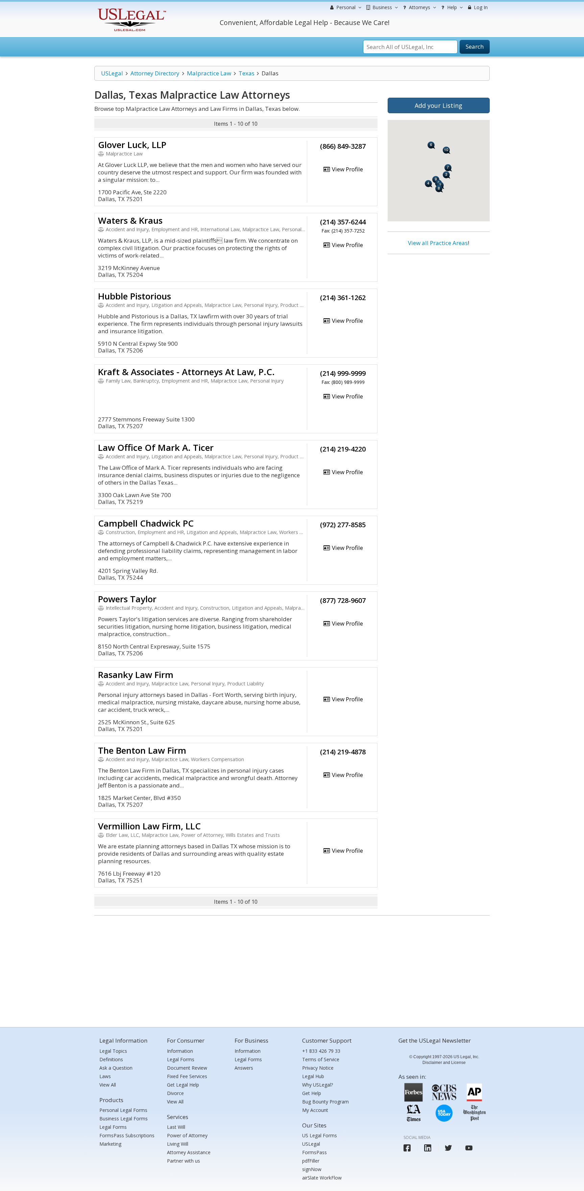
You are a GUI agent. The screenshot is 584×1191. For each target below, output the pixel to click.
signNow (311, 1169)
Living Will (177, 1144)
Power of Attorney (187, 1135)
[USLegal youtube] (468, 1147)
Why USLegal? (317, 1084)
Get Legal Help (183, 1084)
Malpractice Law (209, 73)
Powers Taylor (127, 599)
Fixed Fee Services (187, 1076)
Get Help (311, 1093)
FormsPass (314, 1152)
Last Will (176, 1127)
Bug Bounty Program (325, 1101)
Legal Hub (313, 1076)
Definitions (111, 1059)
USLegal (112, 73)
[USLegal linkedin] (427, 1147)
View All (107, 1084)
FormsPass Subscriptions (126, 1135)
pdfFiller (310, 1161)
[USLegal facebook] (407, 1147)
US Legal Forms (319, 1135)
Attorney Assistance (189, 1152)
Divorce (175, 1093)
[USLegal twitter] (448, 1147)
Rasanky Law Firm (135, 675)
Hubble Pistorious (134, 296)
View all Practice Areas (438, 243)
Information (180, 1051)
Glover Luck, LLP (132, 145)
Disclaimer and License (444, 1062)
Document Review (187, 1068)
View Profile (347, 169)
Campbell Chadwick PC (146, 523)
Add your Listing (438, 105)
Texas (246, 73)
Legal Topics (113, 1051)
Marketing (110, 1144)
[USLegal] (131, 9)
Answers (244, 1068)
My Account (315, 1110)
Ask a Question (115, 1068)
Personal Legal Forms (123, 1110)
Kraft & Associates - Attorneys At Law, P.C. (186, 372)
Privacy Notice (318, 1068)
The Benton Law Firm (142, 750)
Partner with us (183, 1161)
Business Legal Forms (123, 1118)
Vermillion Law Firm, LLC (149, 826)
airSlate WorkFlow (322, 1177)
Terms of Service (320, 1059)
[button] (439, 189)
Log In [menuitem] (480, 7)
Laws (105, 1076)
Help (451, 7)
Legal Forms (113, 1127)
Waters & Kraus (130, 220)
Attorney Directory (154, 73)
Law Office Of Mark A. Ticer (156, 447)
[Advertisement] (439, 303)
